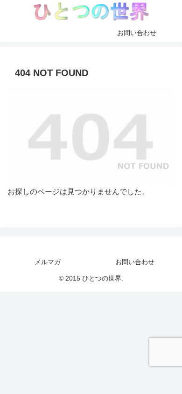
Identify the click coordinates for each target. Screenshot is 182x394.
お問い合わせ (134, 262)
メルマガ (48, 262)
